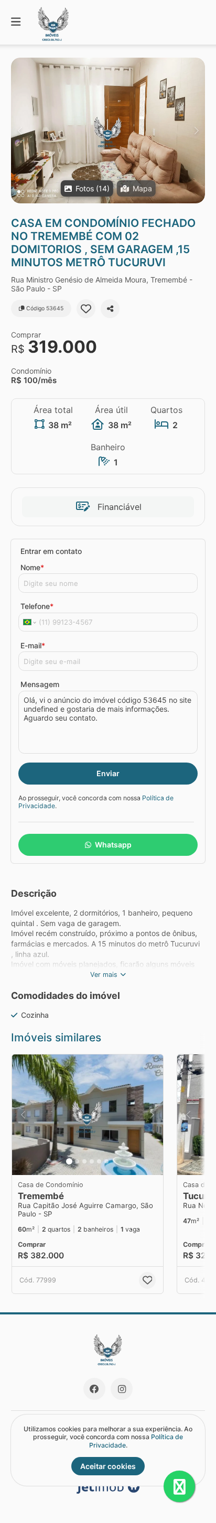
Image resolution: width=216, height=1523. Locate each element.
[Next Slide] (196, 130)
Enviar (108, 773)
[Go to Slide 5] (99, 1161)
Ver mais (103, 974)
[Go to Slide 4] (92, 1161)
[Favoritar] (86, 308)
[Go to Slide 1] (69, 1161)
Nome (32, 567)
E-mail (32, 645)
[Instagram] (122, 1389)
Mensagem (39, 684)
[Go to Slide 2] (77, 1161)
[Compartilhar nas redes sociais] (110, 308)
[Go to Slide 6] (106, 1161)
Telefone (36, 606)
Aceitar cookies (108, 1466)
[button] (108, 130)
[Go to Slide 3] (84, 1161)
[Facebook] (94, 1389)
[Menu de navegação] (15, 22)
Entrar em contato (51, 551)
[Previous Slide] (19, 130)
